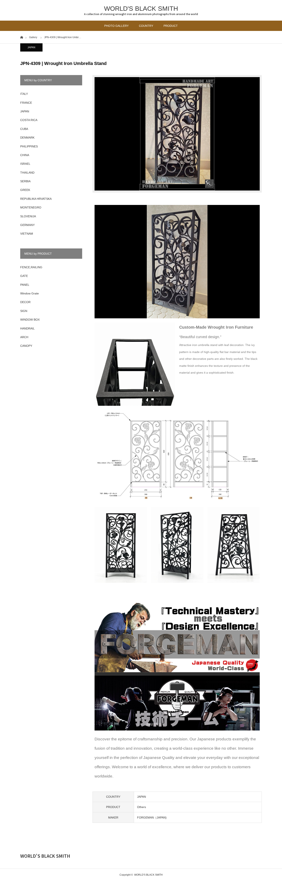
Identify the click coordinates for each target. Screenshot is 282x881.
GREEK (25, 190)
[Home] (21, 37)
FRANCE (26, 102)
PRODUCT (171, 25)
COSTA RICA (28, 120)
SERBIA (25, 181)
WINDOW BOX (30, 319)
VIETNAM (26, 233)
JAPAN (31, 47)
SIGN (23, 311)
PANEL (24, 284)
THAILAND (27, 172)
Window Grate (29, 293)
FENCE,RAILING (31, 267)
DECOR (25, 302)
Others (141, 807)
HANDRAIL (27, 328)
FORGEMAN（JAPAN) (152, 817)
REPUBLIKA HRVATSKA (36, 198)
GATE (24, 276)
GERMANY (27, 225)
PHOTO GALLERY (116, 25)
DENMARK (27, 137)
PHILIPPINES (29, 146)
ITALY (24, 93)
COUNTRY (146, 25)
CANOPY (26, 345)
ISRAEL (25, 163)
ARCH (24, 337)
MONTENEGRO (30, 207)
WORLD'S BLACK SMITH (141, 8)
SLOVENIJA (28, 216)
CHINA (24, 155)
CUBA (24, 129)
